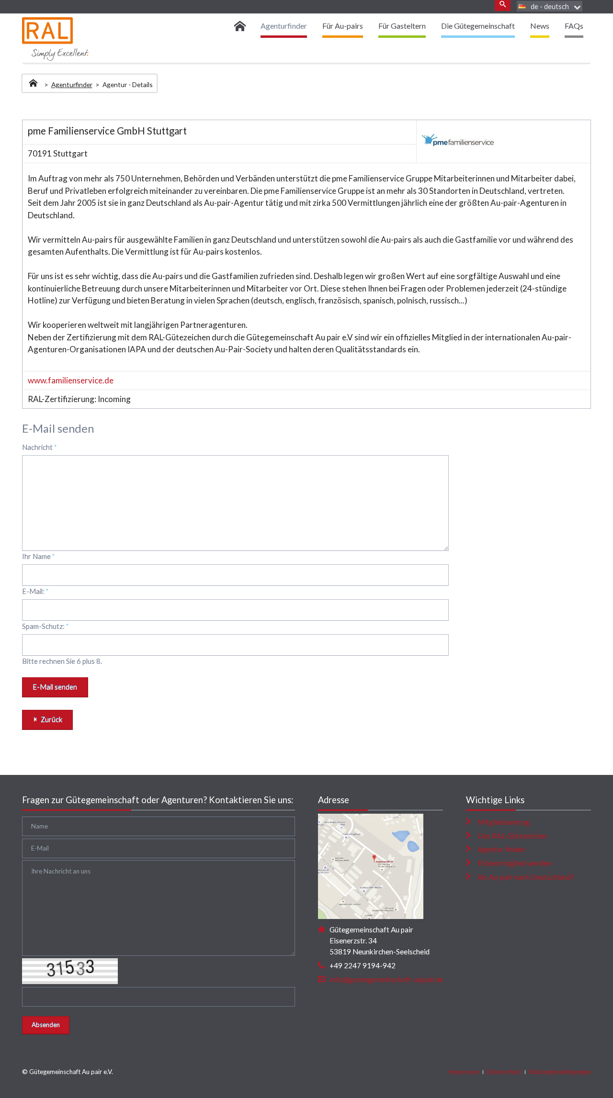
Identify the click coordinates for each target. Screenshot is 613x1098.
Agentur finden (501, 849)
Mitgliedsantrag (503, 822)
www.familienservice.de (71, 380)
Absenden (46, 1025)
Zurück (51, 719)
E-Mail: (35, 591)
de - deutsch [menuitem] (550, 6)
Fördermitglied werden (514, 863)
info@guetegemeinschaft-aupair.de (386, 979)
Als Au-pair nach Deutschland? (525, 877)
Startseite (34, 82)
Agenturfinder (71, 84)
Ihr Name (38, 556)
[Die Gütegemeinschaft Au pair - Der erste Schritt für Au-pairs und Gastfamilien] (243, 26)
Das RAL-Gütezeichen (512, 835)
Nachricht (39, 447)
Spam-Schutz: (45, 626)
